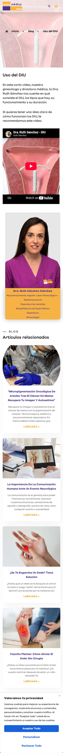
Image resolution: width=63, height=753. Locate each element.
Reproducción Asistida (33, 304)
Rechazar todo (31, 745)
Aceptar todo (31, 728)
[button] (49, 6)
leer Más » (32, 426)
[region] (31, 723)
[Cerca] (59, 696)
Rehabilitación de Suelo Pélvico (33, 309)
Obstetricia (33, 313)
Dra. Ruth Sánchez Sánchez (32, 291)
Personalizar (31, 737)
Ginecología (32, 317)
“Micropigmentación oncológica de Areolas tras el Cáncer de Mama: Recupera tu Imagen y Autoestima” (31, 396)
